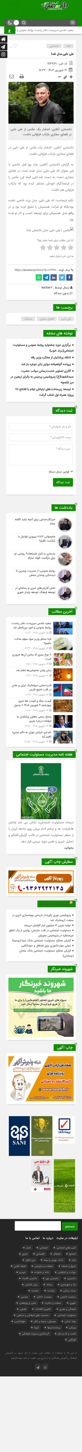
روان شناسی (31, 1284)
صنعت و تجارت (53, 1303)
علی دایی (66, 319)
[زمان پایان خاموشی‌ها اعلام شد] (41, 674)
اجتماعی (54, 46)
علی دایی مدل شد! (62, 54)
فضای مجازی (47, 319)
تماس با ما (32, 1238)
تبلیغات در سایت (67, 1238)
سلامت (50, 1291)
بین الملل (30, 1260)
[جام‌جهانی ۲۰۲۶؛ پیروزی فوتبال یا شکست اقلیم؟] (41, 542)
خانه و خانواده (41, 1272)
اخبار (28, 1248)
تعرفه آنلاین (20, 1266)
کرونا (36, 1327)
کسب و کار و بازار (67, 1334)
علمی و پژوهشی (27, 1303)
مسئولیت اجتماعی (55, 904)
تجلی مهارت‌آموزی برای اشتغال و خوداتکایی (46, 945)
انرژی (24, 1254)
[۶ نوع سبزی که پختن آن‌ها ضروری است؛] (41, 659)
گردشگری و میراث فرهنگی (35, 1334)
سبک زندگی (69, 1291)
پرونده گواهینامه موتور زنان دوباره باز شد (46, 364)
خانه (68, 46)
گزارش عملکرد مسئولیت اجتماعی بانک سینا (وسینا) (41, 940)
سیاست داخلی (44, 1297)
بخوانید (69, 847)
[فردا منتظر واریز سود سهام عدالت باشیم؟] (41, 643)
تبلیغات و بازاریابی (43, 1266)
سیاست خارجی (68, 1297)
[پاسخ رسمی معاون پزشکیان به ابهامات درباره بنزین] (41, 721)
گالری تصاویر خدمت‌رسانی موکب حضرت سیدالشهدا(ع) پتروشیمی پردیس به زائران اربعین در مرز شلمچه (42, 377)
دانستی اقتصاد (29, 1278)
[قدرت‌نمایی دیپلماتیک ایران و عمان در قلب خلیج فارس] (41, 690)
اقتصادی (40, 1254)
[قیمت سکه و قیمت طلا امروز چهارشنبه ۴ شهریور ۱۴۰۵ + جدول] (41, 705)
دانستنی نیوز (52, 1278)
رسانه (49, 1284)
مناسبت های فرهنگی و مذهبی (33, 1315)
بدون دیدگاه (61, 293)
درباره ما (48, 1238)
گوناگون (72, 1340)
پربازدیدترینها (54, 1327)
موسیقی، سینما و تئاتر (45, 1321)
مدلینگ (28, 319)
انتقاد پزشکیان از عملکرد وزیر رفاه (51, 357)
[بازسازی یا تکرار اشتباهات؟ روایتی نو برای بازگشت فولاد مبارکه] (41, 559)
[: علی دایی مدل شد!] (11, 77)
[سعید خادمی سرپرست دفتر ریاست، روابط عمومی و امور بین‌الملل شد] (41, 628)
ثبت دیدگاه (63, 482)
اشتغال (56, 1254)
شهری (73, 1303)
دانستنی (71, 1278)
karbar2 (47, 287)
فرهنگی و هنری (68, 1309)
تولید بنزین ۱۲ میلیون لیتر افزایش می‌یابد (47, 925)
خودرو (22, 1272)
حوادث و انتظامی (67, 1272)
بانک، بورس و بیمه (53, 1260)
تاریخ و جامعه (69, 1266)
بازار (74, 1260)
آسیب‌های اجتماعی (66, 1248)
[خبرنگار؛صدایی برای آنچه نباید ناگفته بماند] (41, 524)
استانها (72, 1254)
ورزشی (72, 1327)
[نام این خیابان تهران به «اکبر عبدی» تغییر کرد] (41, 736)
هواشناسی (20, 1321)
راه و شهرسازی (68, 1284)
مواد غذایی (70, 1321)
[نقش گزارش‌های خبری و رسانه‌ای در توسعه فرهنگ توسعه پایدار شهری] (41, 593)
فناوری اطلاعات (43, 1309)
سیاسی (24, 1297)
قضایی (23, 1309)
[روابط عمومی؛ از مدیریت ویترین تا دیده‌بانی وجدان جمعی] (41, 576)
